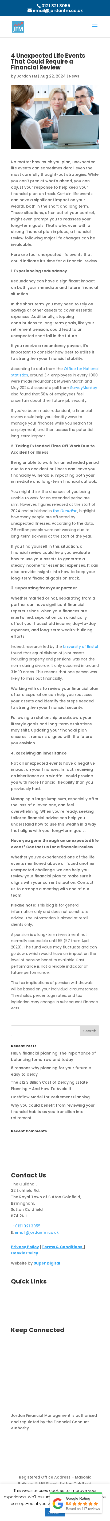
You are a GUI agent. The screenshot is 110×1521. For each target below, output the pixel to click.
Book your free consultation (38, 1290)
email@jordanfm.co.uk (37, 1232)
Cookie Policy (24, 1253)
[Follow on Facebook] (36, 1348)
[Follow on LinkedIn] (26, 1348)
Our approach (25, 1296)
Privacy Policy (25, 1247)
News (74, 76)
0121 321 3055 (55, 6)
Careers (19, 1303)
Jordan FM (27, 76)
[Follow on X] (15, 1348)
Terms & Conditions (62, 1247)
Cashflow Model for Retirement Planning (50, 1097)
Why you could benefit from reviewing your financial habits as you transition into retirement (53, 1112)
